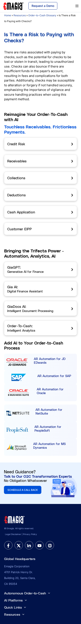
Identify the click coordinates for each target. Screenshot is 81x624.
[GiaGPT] (40, 269)
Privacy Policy (30, 534)
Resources (20, 15)
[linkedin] (29, 545)
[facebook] (8, 545)
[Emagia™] (14, 519)
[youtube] (39, 545)
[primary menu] (71, 6)
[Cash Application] (40, 212)
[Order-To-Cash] (40, 328)
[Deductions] (40, 195)
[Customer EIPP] (40, 229)
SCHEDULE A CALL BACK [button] (22, 489)
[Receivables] (40, 161)
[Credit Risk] (40, 144)
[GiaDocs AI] (40, 308)
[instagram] (50, 545)
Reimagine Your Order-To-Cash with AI (36, 117)
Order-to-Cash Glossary (42, 15)
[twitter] (19, 545)
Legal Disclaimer (13, 534)
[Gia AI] (40, 289)
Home (7, 15)
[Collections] (40, 178)
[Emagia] (13, 6)
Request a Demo (43, 6)
